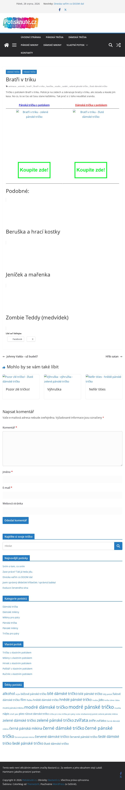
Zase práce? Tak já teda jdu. (18, 571)
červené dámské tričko (52, 736)
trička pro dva (55, 714)
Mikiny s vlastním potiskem (17, 657)
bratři (29, 86)
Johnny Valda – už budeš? (22, 356)
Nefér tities (97, 389)
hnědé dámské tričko (46, 700)
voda (78, 714)
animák (21, 86)
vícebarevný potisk (89, 714)
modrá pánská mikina (13, 708)
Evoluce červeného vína (15, 587)
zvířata (81, 720)
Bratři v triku (39, 86)
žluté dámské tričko (98, 86)
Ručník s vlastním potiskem (17, 674)
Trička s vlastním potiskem (17, 652)
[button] (86, 45)
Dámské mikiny (52, 45)
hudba (95, 700)
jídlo (101, 700)
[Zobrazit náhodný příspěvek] (118, 45)
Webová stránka (13, 503)
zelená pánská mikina (108, 714)
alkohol (9, 693)
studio (57, 86)
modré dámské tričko (46, 707)
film (23, 699)
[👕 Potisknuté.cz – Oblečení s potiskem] (6, 45)
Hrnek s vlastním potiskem (17, 663)
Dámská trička (77, 37)
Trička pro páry (11, 633)
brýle (18, 694)
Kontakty (27, 52)
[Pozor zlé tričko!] (21, 377)
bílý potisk (107, 694)
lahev (112, 700)
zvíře (92, 720)
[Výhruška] (62, 377)
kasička (49, 86)
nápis (6, 714)
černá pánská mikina (25, 728)
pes (16, 714)
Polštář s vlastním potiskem (17, 668)
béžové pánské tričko (34, 694)
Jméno (8, 472)
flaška (29, 700)
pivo (21, 714)
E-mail (7, 487)
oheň (12, 714)
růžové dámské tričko (37, 713)
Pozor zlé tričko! (18, 389)
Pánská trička (54, 37)
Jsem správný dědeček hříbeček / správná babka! (29, 582)
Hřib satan (112, 356)
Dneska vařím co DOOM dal (69, 3)
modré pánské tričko (91, 707)
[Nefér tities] (104, 377)
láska (117, 700)
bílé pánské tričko (90, 694)
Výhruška (54, 389)
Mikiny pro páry (11, 617)
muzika (117, 708)
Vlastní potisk (75, 45)
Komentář (10, 427)
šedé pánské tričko (27, 743)
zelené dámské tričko (19, 720)
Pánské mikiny (29, 45)
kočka (106, 700)
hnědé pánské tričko (75, 699)
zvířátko (101, 721)
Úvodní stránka (31, 37)
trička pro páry (68, 714)
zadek (65, 86)
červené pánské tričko (83, 737)
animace (12, 86)
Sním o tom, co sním (14, 566)
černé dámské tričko (63, 728)
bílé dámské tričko (62, 693)
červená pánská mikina (24, 737)
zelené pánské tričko (78, 86)
